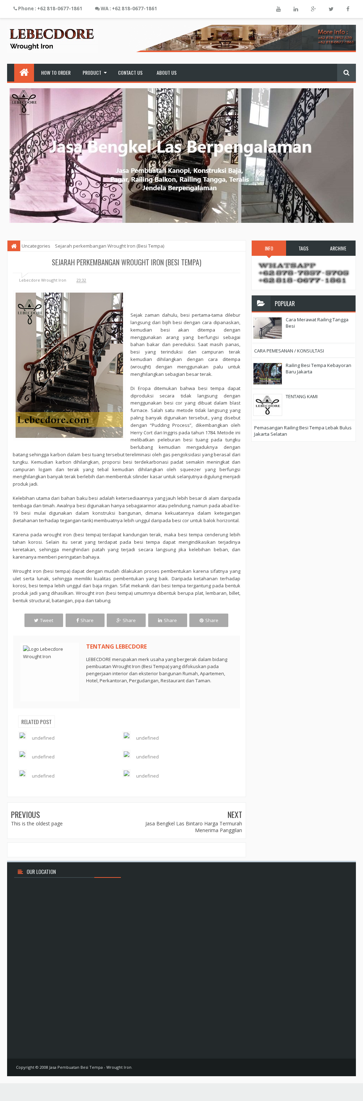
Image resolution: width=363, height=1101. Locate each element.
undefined (43, 738)
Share (87, 620)
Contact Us (130, 72)
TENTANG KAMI (302, 396)
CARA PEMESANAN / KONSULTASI (289, 351)
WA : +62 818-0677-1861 (128, 8)
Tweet (46, 620)
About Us (167, 72)
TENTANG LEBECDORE (116, 646)
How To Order (56, 72)
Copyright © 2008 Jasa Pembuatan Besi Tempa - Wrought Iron (74, 1067)
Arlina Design (334, 1067)
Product (92, 72)
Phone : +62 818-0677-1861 (49, 8)
